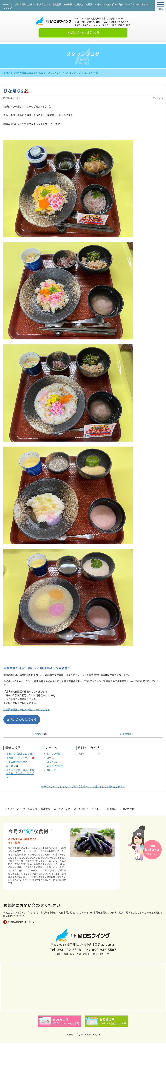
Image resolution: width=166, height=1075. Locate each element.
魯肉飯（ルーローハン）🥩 (20, 757)
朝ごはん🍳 (12, 766)
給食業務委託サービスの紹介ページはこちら (26, 709)
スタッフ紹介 (81, 808)
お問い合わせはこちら (83, 33)
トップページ (12, 808)
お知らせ (51, 770)
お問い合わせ (127, 808)
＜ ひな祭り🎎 (39, 734)
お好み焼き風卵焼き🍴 (18, 761)
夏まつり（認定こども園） (20, 753)
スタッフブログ (55, 766)
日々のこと (52, 761)
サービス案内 (30, 808)
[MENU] (160, 4)
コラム (50, 757)
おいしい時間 (54, 753)
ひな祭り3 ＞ (127, 734)
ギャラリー (97, 808)
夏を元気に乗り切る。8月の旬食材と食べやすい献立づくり (20, 773)
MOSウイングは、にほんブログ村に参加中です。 (83, 786)
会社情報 (45, 808)
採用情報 (111, 808)
